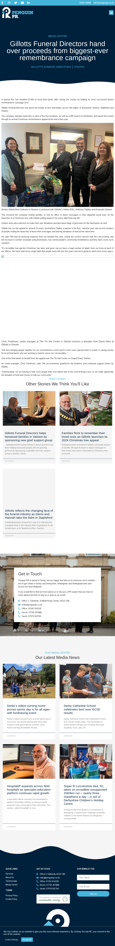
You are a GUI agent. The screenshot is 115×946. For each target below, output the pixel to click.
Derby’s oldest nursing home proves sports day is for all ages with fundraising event (28, 709)
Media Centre (12, 885)
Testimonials (11, 881)
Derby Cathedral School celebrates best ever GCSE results (82, 709)
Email (79, 883)
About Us (10, 877)
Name (80, 874)
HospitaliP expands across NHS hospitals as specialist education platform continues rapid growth (29, 789)
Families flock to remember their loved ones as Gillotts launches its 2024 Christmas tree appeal (85, 436)
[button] (111, 12)
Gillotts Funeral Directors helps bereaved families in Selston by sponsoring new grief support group (28, 436)
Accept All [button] (27, 940)
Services (9, 874)
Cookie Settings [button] (11, 940)
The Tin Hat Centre (58, 358)
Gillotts (36, 218)
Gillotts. (4, 366)
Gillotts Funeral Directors (51, 67)
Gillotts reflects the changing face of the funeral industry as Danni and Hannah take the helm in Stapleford (29, 514)
